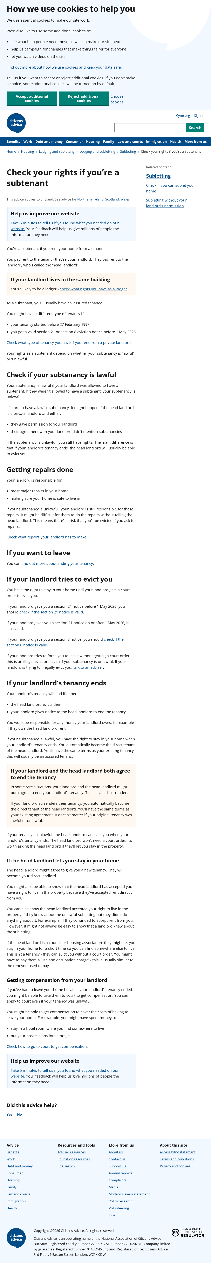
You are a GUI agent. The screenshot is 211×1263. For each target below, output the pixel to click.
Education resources (74, 1159)
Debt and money (49, 141)
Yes (9, 1114)
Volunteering (119, 1208)
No (19, 1114)
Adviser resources (72, 1152)
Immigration (156, 141)
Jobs (112, 1215)
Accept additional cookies (32, 98)
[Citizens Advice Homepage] (17, 123)
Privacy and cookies (175, 1166)
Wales (125, 199)
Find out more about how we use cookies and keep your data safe (64, 67)
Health (175, 141)
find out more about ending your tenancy (57, 563)
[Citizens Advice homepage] (17, 1238)
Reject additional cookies (84, 98)
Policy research (120, 1201)
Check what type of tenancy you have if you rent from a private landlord (69, 342)
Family (108, 141)
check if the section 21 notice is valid (51, 612)
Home (11, 151)
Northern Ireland (90, 199)
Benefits (13, 141)
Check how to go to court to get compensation (47, 1046)
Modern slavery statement (129, 1194)
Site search (66, 1166)
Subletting (128, 151)
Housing (93, 141)
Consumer (74, 141)
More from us (196, 141)
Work (27, 141)
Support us (117, 1166)
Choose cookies (117, 99)
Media (113, 1187)
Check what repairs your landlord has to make (46, 537)
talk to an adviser (88, 667)
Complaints (118, 1180)
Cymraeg (183, 115)
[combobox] (150, 127)
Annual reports (120, 1173)
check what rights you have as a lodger (93, 288)
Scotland (112, 199)
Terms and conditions (177, 1159)
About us (116, 1152)
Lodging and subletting (57, 151)
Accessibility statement (178, 1152)
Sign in (199, 115)
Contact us (117, 1159)
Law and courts (130, 141)
